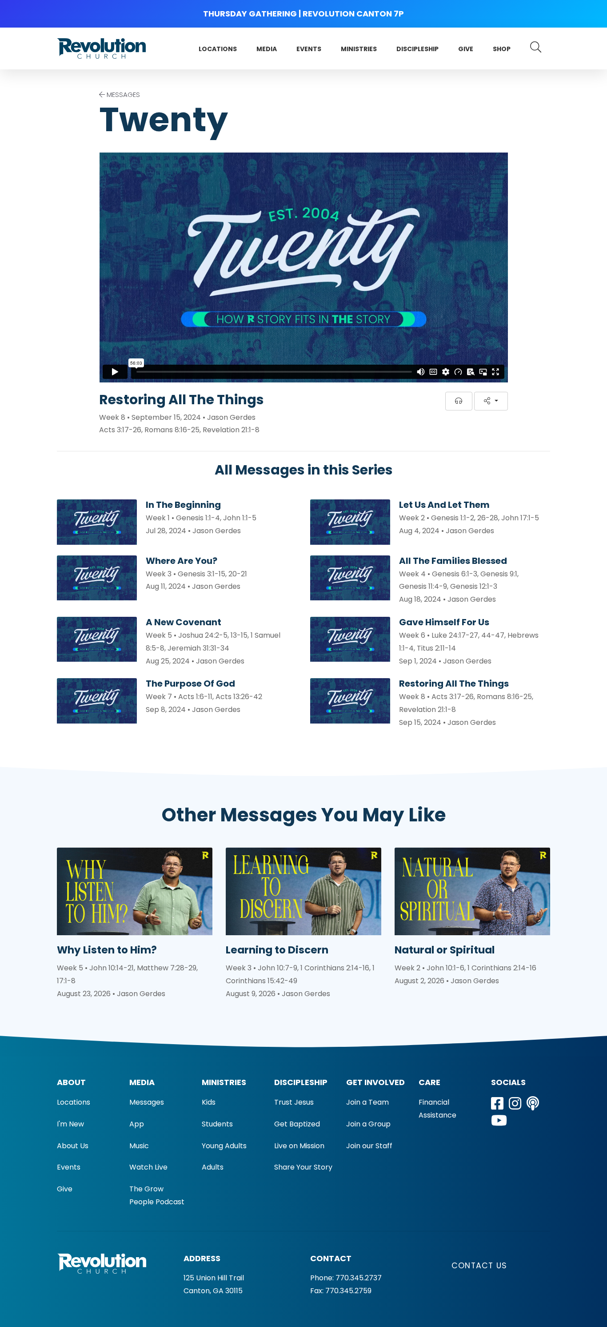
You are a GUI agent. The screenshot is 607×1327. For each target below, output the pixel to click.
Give (465, 48)
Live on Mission (299, 1146)
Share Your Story (303, 1167)
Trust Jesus (294, 1102)
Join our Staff (369, 1146)
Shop (502, 48)
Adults (213, 1167)
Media (266, 48)
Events (308, 48)
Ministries (359, 48)
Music (139, 1146)
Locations (218, 48)
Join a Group (368, 1124)
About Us (72, 1146)
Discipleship (417, 48)
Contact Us (479, 1265)
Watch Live (148, 1167)
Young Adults (224, 1146)
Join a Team (367, 1102)
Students (217, 1124)
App (136, 1124)
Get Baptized (297, 1124)
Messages (146, 1102)
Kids (209, 1102)
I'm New (70, 1124)
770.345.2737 (358, 1278)
